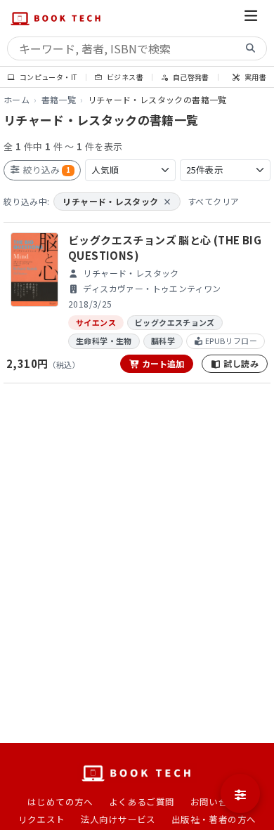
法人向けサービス (118, 819)
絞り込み (45, 169)
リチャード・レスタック (117, 201)
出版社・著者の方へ (213, 819)
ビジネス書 (124, 77)
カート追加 (162, 363)
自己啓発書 (190, 77)
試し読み (240, 363)
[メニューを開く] (251, 18)
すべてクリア (213, 201)
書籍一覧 (59, 99)
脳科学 (163, 340)
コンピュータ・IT (47, 77)
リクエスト (41, 819)
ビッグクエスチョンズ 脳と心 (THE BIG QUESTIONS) (164, 247)
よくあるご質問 (142, 801)
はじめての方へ (60, 801)
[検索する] (250, 49)
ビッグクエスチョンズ (175, 322)
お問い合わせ (218, 801)
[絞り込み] (240, 793)
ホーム (17, 99)
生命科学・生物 (104, 340)
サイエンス (96, 322)
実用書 (254, 77)
